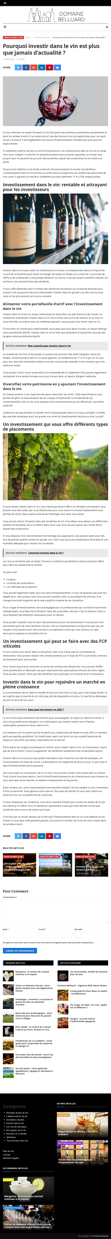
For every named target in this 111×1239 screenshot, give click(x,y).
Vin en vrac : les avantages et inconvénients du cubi (75, 1161)
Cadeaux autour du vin (16, 1116)
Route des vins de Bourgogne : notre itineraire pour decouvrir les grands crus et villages (33, 1016)
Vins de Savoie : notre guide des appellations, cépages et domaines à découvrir (34, 1071)
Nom (6, 929)
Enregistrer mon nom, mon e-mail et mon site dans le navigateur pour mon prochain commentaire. (48, 942)
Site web (78, 929)
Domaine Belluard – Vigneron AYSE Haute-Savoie (82, 985)
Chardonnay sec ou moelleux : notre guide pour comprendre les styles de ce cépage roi (33, 1043)
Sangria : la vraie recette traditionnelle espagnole (82, 1020)
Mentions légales (11, 1158)
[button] (6, 3)
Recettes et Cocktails (16, 1133)
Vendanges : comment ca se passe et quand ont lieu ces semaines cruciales (34, 1002)
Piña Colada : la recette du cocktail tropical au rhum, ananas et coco (33, 1028)
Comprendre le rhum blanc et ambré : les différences (88, 992)
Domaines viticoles (15, 1119)
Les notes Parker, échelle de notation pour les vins (89, 973)
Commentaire (10, 897)
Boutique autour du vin (17, 1112)
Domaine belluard (100, 1236)
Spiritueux (11, 1137)
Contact (7, 1154)
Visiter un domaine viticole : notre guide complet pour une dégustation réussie (34, 988)
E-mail (42, 929)
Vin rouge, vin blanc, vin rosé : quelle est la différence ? (88, 1006)
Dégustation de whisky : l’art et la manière (77, 1133)
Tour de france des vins (17, 1140)
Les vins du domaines (16, 1126)
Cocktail (8, 1180)
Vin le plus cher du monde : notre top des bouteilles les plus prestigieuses (19, 866)
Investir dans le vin (13, 37)
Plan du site (8, 1151)
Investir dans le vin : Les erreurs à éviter (90, 868)
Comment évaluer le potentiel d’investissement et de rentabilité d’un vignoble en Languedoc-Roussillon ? (54, 862)
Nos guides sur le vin (16, 1130)
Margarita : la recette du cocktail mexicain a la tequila (32, 973)
